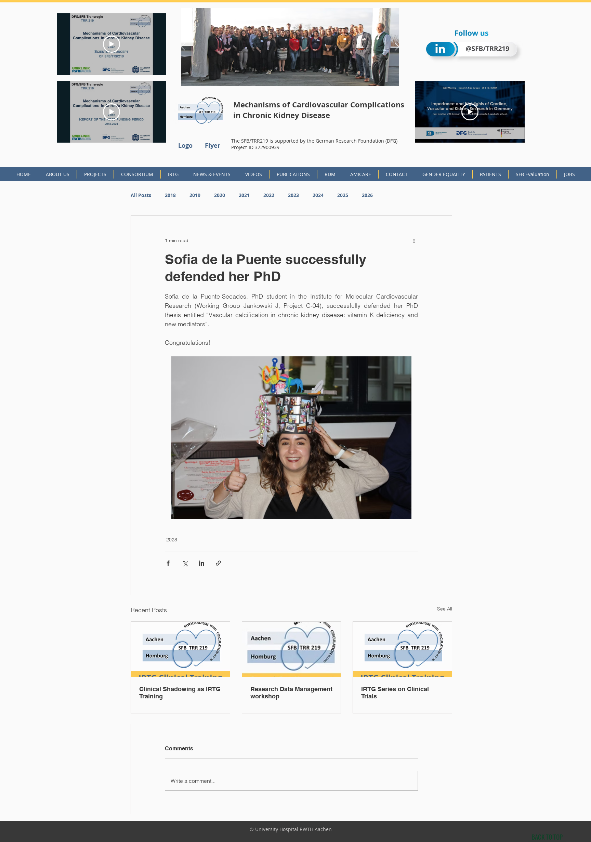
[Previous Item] (183, 47)
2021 (244, 195)
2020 (219, 195)
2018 (170, 195)
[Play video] (111, 44)
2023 (293, 195)
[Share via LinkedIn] (201, 563)
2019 (194, 195)
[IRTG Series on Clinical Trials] (402, 649)
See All (444, 609)
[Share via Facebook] (168, 563)
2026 (367, 195)
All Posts (141, 195)
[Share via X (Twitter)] (185, 563)
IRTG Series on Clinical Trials (395, 692)
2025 (342, 195)
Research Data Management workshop (291, 692)
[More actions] (414, 240)
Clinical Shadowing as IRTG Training (180, 692)
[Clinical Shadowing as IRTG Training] (180, 649)
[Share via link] (218, 563)
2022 (268, 195)
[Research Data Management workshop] (291, 649)
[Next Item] (396, 47)
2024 (318, 195)
